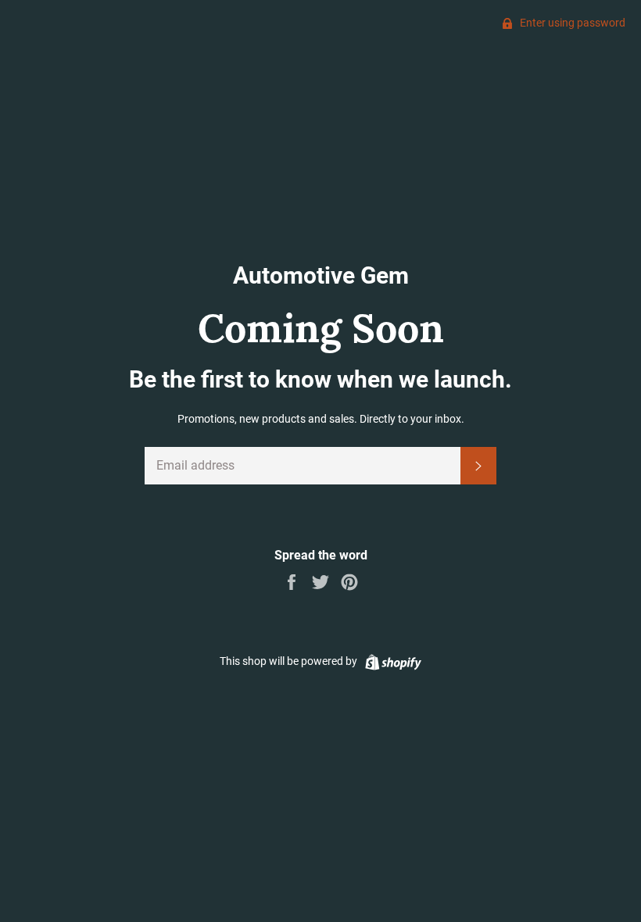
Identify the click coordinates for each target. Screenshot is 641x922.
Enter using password (571, 22)
